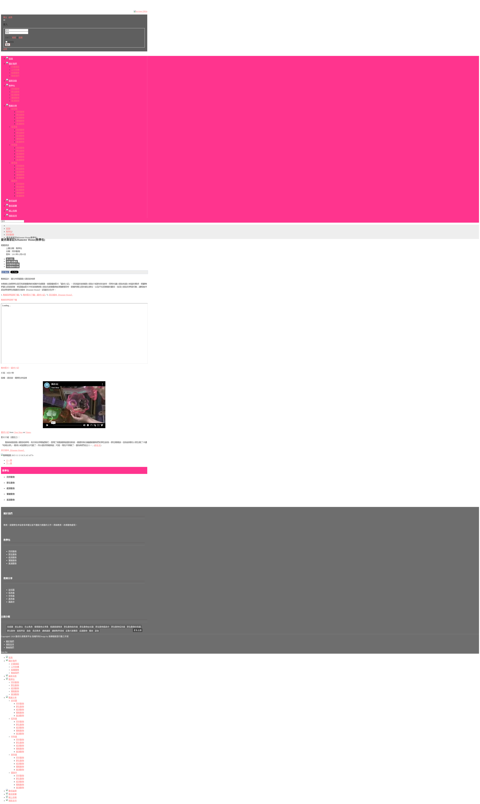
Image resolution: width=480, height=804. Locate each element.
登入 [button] (5, 17)
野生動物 (11, 483)
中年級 (11, 596)
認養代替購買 (12, 262)
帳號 (14, 38)
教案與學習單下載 (11, 295)
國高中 (11, 602)
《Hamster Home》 (17, 450)
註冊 (5, 49)
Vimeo (28, 432)
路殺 (29, 631)
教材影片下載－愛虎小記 (34, 295)
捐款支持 (10, 644)
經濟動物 (11, 488)
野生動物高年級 (71, 627)
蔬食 (97, 631)
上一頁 (9, 460)
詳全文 (98, 445)
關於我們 (10, 641)
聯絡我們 (10, 647)
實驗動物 (11, 494)
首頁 (8, 229)
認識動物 (83, 631)
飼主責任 (10, 259)
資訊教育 (36, 631)
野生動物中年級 (134, 627)
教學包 (9, 232)
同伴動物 (10, 235)
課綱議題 (46, 631)
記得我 (11, 42)
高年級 (11, 599)
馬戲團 (10, 627)
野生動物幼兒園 (87, 627)
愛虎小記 (5, 432)
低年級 (11, 593)
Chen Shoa (18, 432)
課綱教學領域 (58, 631)
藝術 (91, 631)
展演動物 (11, 500)
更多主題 (138, 630)
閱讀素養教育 (56, 627)
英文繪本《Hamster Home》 (61, 295)
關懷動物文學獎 (41, 627)
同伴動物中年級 (13, 267)
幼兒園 (11, 590)
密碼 (20, 38)
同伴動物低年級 (13, 264)
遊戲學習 (21, 631)
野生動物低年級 (118, 627)
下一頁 (9, 463)
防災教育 (29, 627)
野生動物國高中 (102, 627)
